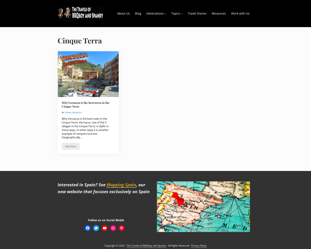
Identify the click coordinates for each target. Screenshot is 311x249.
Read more (72, 147)
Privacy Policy (199, 245)
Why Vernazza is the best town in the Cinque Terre (86, 104)
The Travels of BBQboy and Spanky (146, 245)
